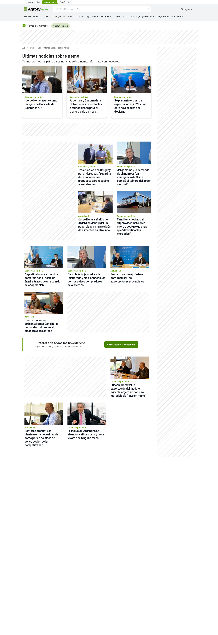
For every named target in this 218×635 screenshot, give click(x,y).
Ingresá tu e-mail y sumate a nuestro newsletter (58, 346)
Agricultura (92, 16)
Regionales (163, 16)
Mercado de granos (54, 16)
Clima (117, 16)
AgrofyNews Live (145, 16)
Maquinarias (177, 16)
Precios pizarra (75, 16)
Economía (128, 16)
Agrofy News (28, 48)
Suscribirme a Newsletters (122, 344)
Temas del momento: (38, 25)
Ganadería (105, 16)
